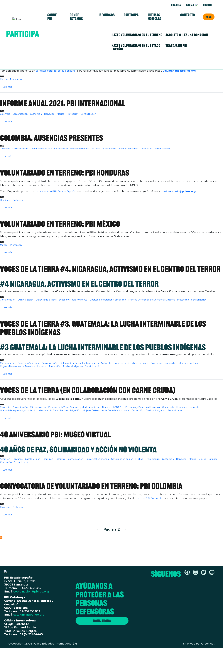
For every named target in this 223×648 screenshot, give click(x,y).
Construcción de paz (41, 148)
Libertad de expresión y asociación (108, 299)
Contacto (187, 15)
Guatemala (36, 114)
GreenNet (208, 643)
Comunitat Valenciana (97, 459)
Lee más (7, 86)
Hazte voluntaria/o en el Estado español (136, 47)
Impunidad (170, 363)
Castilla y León (32, 459)
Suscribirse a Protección (1, 537)
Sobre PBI (52, 17)
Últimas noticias (154, 17)
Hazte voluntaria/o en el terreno (137, 34)
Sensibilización (88, 114)
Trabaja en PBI (176, 45)
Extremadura (61, 148)
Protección (16, 79)
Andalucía (5, 459)
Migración (75, 410)
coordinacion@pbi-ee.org (31, 591)
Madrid (192, 459)
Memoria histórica (79, 148)
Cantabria (18, 459)
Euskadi (139, 459)
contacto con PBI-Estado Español (56, 70)
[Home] (24, 19)
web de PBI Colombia (149, 498)
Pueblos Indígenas (73, 366)
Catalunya (48, 459)
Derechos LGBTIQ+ (112, 407)
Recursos (107, 15)
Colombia (5, 114)
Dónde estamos (76, 17)
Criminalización (25, 299)
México (4, 79)
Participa (131, 15)
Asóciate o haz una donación (187, 34)
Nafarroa (213, 459)
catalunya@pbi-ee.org (28, 614)
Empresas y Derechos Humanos (131, 363)
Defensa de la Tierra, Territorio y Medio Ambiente (61, 299)
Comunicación (20, 114)
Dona (208, 17)
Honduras (49, 114)
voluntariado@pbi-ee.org (179, 70)
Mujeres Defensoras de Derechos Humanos (115, 148)
